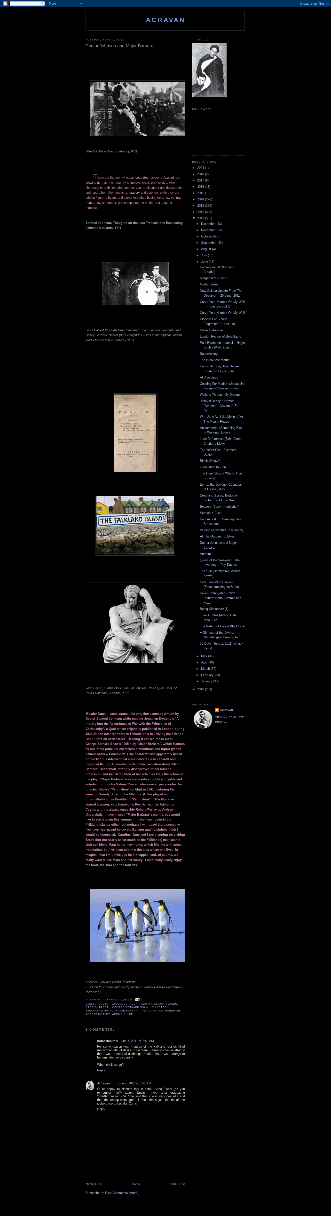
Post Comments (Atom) (121, 1193)
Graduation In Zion (213, 467)
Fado (143, 1004)
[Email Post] (137, 999)
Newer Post (94, 1184)
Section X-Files (210, 513)
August (206, 249)
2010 (201, 689)
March (206, 669)
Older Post (177, 1184)
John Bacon (159, 1007)
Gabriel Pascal (98, 1007)
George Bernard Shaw (130, 1007)
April (204, 662)
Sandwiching (209, 353)
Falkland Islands (163, 1004)
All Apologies (209, 377)
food (94, 865)
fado (108, 865)
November (208, 230)
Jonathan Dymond (99, 1010)
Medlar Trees (209, 284)
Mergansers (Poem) (214, 278)
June (205, 261)
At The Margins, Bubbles (217, 536)
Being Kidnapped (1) (214, 609)
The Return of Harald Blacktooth (222, 626)
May (204, 656)
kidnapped (141, 855)
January (207, 681)
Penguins (149, 1010)
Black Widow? (210, 461)
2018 (201, 174)
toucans (131, 865)
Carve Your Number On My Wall (222, 313)
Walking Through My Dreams (220, 394)
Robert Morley (98, 1014)
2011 (201, 218)
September (209, 243)
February (207, 675)
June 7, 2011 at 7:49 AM (137, 1041)
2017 (201, 180)
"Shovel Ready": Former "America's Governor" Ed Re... (219, 405)
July (204, 255)
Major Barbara (127, 1010)
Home (136, 1184)
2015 (201, 193)
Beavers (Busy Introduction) (219, 506)
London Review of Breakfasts (220, 336)
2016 (201, 187)
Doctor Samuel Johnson (118, 1004)
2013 (201, 205)
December (208, 224)
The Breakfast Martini (215, 360)
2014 (201, 199)
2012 (201, 212)
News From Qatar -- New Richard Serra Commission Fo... (220, 597)
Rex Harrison (169, 1010)
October (207, 236)
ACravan (165, 20)
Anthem (205, 554)
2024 (201, 168)
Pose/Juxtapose (211, 330)
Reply (101, 1070)
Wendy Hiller (122, 1014)
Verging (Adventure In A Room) (221, 530)
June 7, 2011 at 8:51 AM (134, 1083)
